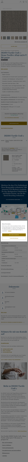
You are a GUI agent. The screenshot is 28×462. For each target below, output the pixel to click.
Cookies (9, 231)
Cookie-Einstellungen (14, 238)
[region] (14, 231)
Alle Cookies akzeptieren (14, 234)
